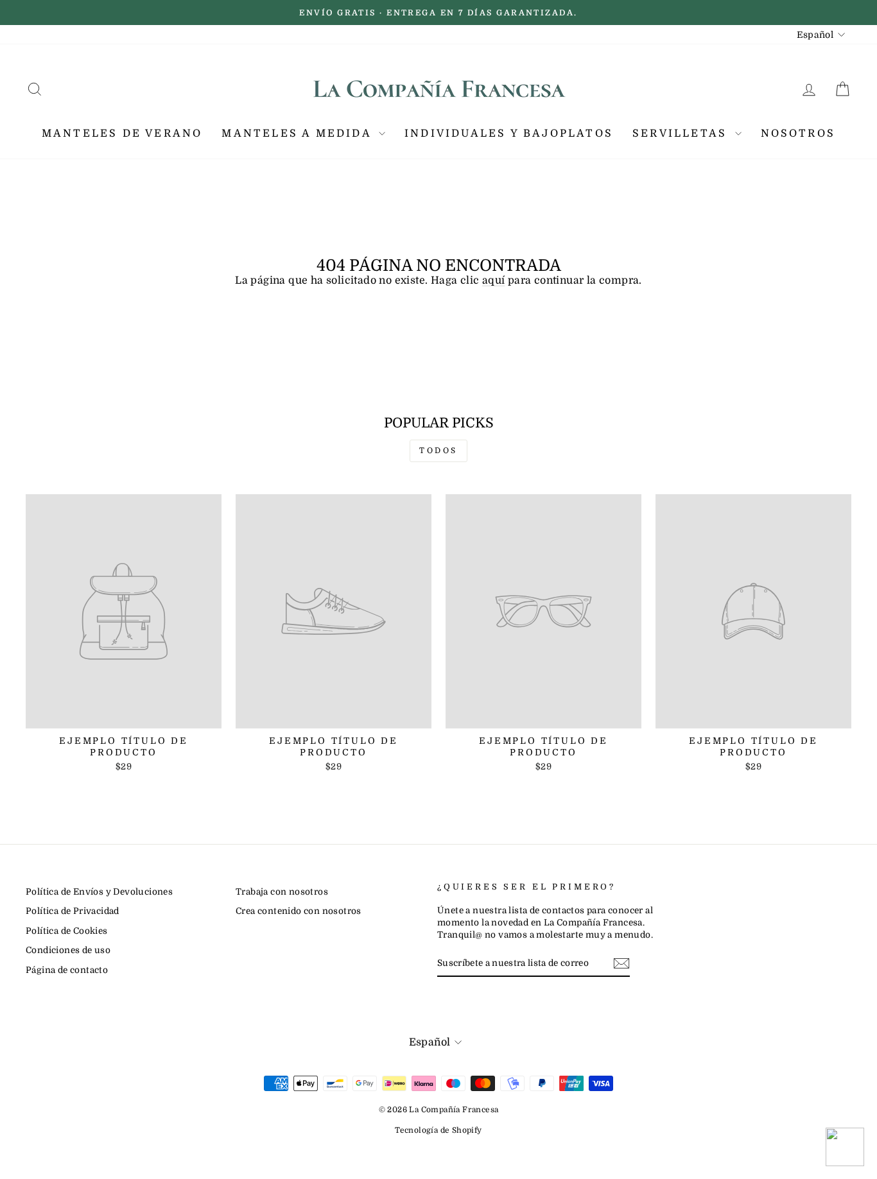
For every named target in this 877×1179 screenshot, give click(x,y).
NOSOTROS (798, 133)
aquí (493, 280)
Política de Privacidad (72, 911)
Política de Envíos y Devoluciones (99, 892)
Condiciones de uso (68, 950)
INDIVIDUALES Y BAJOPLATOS (508, 133)
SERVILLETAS (681, 133)
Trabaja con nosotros (282, 892)
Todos (438, 450)
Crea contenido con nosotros (298, 911)
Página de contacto (67, 970)
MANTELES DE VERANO (122, 133)
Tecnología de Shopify (438, 1130)
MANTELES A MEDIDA (298, 133)
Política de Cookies (67, 931)
